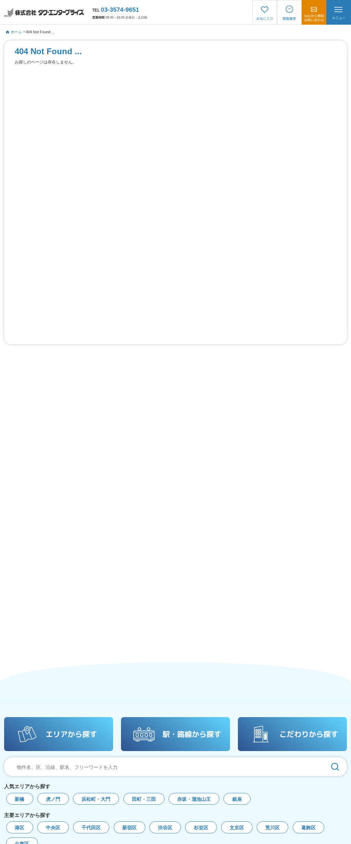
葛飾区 (308, 827)
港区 (19, 827)
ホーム (16, 32)
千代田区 (91, 827)
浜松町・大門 (96, 799)
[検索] (335, 766)
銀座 (237, 799)
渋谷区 (165, 827)
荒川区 (272, 827)
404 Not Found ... (40, 32)
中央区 (53, 827)
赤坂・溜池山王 (194, 799)
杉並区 (201, 827)
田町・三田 (144, 799)
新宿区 (129, 827)
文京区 (237, 827)
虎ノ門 (53, 799)
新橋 (19, 799)
